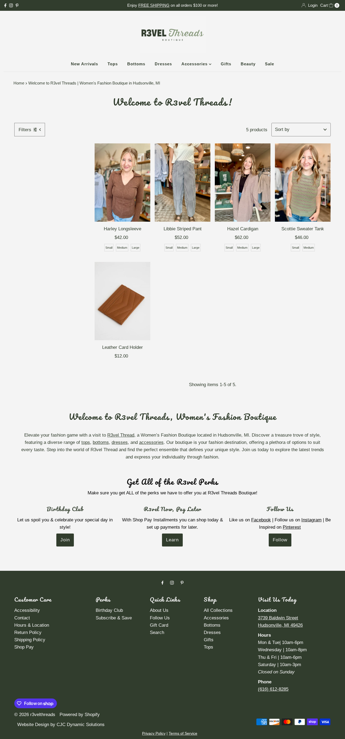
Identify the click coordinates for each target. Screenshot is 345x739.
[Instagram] (11, 5)
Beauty (248, 64)
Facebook (261, 519)
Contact (22, 617)
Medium (122, 247)
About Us (159, 610)
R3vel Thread (120, 435)
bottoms (101, 442)
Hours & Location (31, 625)
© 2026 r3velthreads (34, 714)
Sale (269, 64)
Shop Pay (24, 647)
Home (18, 83)
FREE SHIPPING (154, 5)
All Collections (218, 610)
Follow (280, 539)
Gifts (226, 64)
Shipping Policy (29, 639)
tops (85, 442)
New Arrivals (84, 64)
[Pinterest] (17, 5)
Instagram (311, 519)
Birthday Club (109, 610)
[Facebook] (5, 5)
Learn (172, 539)
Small (108, 247)
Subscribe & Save (114, 617)
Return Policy (28, 632)
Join (65, 539)
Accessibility (27, 610)
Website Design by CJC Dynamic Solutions (60, 724)
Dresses (163, 64)
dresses (120, 442)
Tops (113, 64)
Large (135, 247)
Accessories (195, 64)
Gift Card (159, 625)
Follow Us (160, 617)
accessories (151, 442)
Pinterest (292, 527)
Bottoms (136, 64)
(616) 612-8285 (273, 689)
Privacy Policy (153, 733)
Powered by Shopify (80, 714)
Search (157, 632)
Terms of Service (183, 733)
